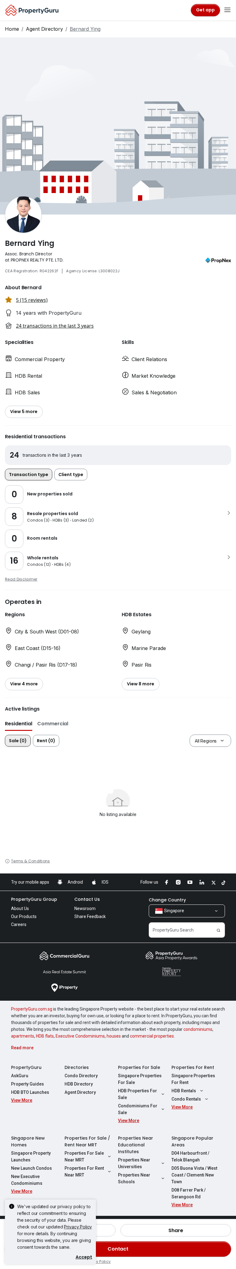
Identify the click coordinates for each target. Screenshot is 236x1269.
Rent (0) (46, 741)
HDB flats (45, 1036)
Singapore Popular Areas (192, 1141)
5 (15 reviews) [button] (32, 300)
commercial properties (152, 1036)
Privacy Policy (78, 1226)
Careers (18, 924)
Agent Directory (44, 29)
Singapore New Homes (28, 1141)
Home (12, 29)
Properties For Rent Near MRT (84, 1171)
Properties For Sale (139, 1067)
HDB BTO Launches (30, 1092)
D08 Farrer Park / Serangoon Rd (188, 1193)
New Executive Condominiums (26, 1180)
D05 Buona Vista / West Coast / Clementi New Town (194, 1175)
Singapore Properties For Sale (140, 1079)
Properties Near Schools (134, 1178)
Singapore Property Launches (31, 1156)
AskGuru (19, 1075)
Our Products (24, 916)
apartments (22, 1036)
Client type (70, 474)
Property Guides (27, 1084)
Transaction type (28, 474)
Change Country (167, 900)
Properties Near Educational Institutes (135, 1145)
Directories (77, 1067)
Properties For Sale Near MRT (84, 1156)
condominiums (197, 1029)
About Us (20, 908)
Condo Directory (81, 1075)
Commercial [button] (52, 723)
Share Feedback (90, 916)
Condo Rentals (186, 1099)
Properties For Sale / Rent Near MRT (87, 1141)
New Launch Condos (31, 1168)
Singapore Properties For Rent (193, 1079)
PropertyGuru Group (34, 899)
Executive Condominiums (80, 1036)
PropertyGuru (26, 1067)
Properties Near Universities (134, 1163)
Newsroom (85, 908)
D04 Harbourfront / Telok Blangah (190, 1156)
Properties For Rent (192, 1067)
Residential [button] (18, 723)
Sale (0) (18, 741)
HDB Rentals (183, 1090)
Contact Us (87, 899)
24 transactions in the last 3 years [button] (55, 325)
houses (114, 1036)
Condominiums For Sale (137, 1109)
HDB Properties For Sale (137, 1094)
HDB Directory (79, 1084)
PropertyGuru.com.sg (31, 1009)
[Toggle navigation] (227, 10)
